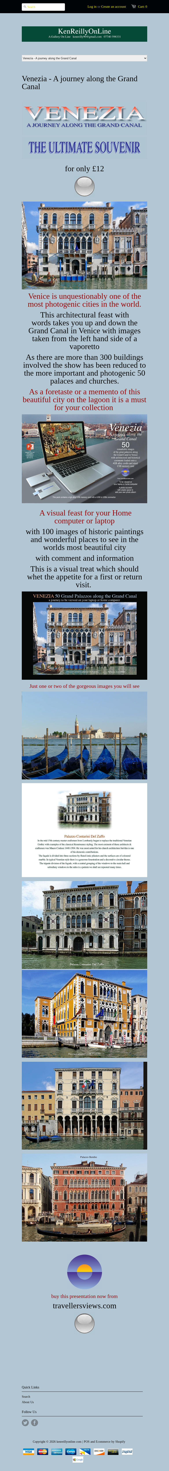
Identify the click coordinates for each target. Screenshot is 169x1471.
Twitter (25, 1422)
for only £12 (84, 168)
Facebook (34, 1422)
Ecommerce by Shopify (110, 1441)
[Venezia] (84, 158)
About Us (28, 1402)
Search (26, 1396)
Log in (92, 6)
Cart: (142, 6)
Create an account (113, 6)
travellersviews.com (84, 1305)
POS (87, 1441)
